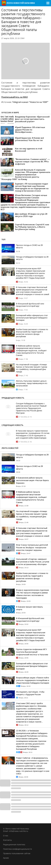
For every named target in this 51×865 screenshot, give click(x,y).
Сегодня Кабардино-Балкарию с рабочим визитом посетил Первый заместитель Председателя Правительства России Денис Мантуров (31, 408)
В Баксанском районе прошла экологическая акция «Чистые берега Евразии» (32, 480)
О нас (5, 835)
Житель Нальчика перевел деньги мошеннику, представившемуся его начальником (31, 383)
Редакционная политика (14, 844)
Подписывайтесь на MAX (14, 97)
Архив (6, 858)
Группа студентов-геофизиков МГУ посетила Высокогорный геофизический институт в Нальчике (32, 652)
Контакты (7, 840)
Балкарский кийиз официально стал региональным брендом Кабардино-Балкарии (32, 317)
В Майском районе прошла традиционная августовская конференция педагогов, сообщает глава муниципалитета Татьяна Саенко (31, 350)
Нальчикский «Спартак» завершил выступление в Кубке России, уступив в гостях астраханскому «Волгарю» (32, 561)
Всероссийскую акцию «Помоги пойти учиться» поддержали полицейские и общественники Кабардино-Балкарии (32, 680)
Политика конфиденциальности (17, 849)
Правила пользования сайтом (16, 853)
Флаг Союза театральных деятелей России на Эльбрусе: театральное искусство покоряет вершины (32, 547)
